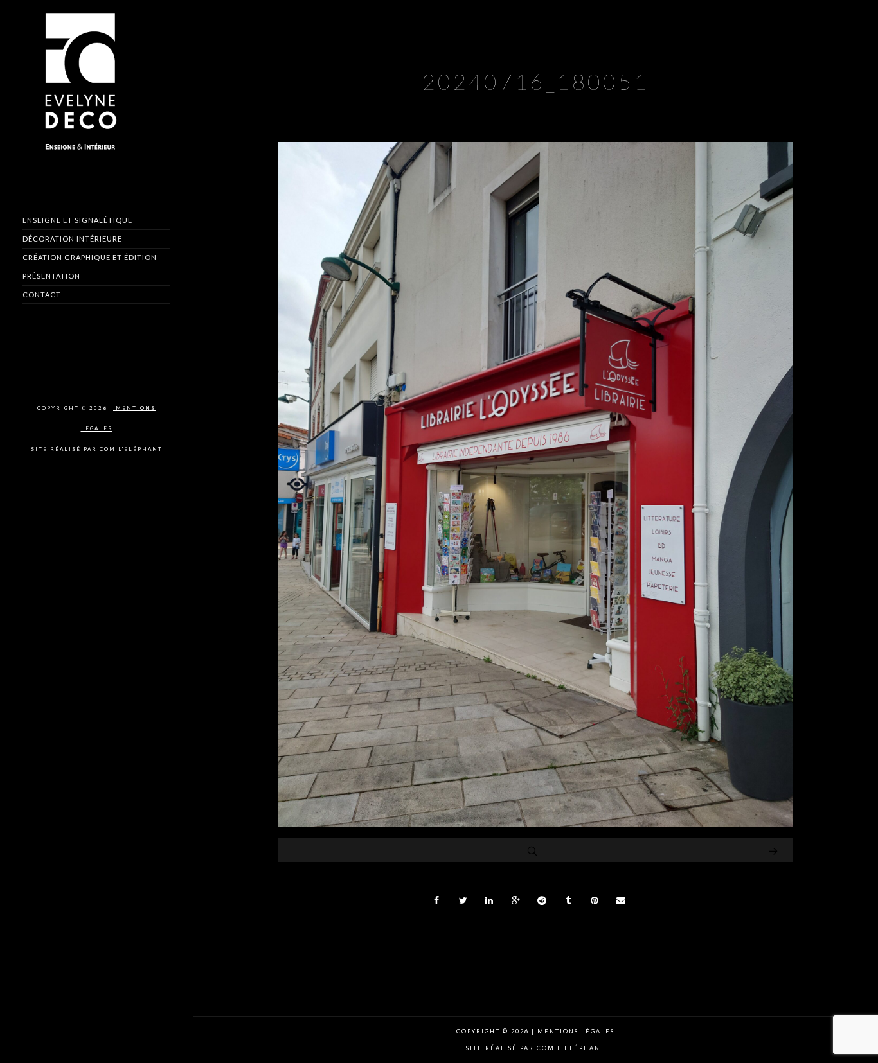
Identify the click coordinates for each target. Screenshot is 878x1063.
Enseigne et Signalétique (77, 220)
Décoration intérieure (72, 238)
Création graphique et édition (89, 257)
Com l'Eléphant (131, 449)
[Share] (437, 900)
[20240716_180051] (535, 823)
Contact (41, 294)
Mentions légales (574, 1031)
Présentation (51, 276)
